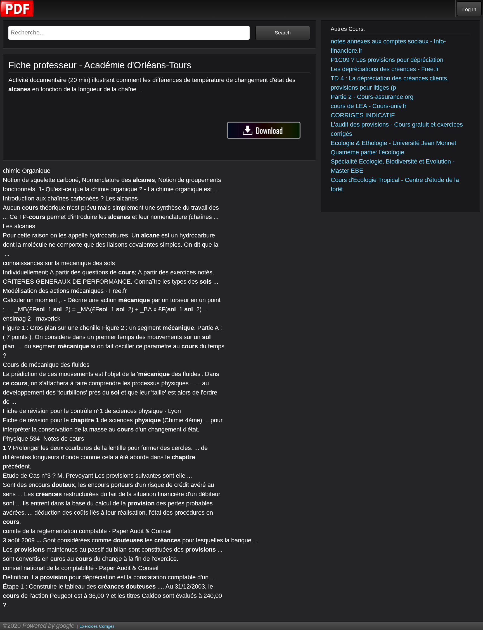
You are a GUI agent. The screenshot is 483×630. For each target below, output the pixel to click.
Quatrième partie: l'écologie (367, 152)
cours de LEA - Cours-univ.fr (368, 105)
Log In (469, 9)
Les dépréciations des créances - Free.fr (385, 69)
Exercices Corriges (97, 626)
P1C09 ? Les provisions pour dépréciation (387, 59)
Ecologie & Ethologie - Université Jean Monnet (393, 142)
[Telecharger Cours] (17, 15)
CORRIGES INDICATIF (363, 115)
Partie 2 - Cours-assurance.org (372, 96)
